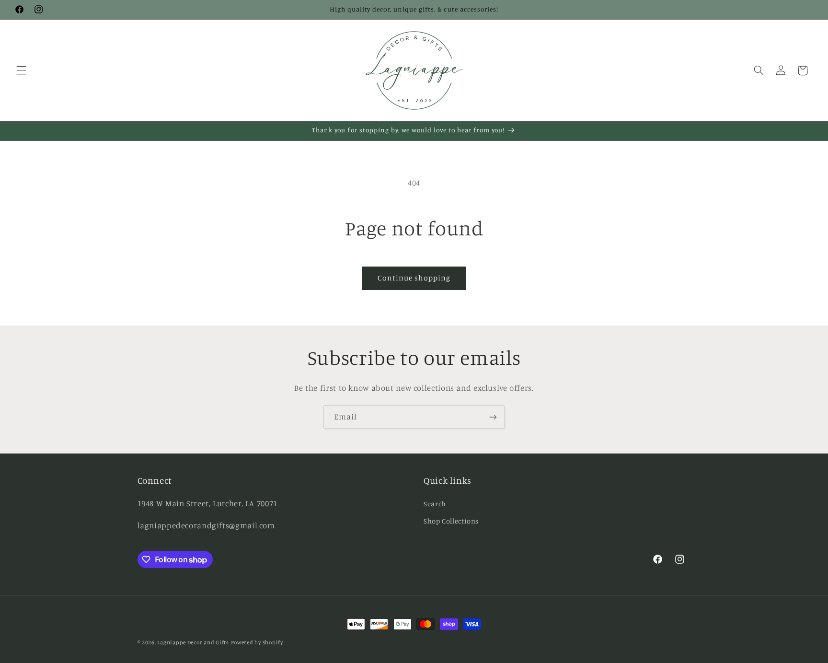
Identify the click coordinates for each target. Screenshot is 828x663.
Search (435, 504)
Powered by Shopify (257, 642)
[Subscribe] (493, 417)
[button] (21, 70)
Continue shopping (414, 277)
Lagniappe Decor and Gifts (193, 642)
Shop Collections (451, 521)
